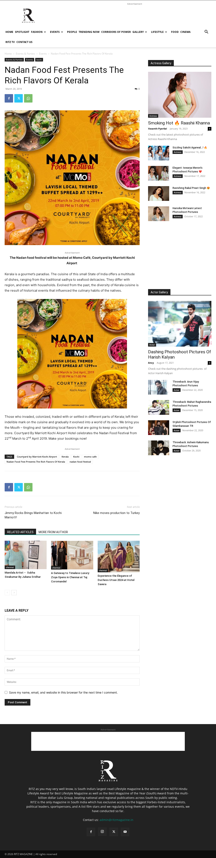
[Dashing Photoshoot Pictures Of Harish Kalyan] (179, 324)
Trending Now (89, 32)
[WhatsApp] (28, 98)
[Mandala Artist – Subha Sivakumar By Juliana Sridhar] (26, 555)
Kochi (76, 456)
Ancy (151, 362)
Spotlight (22, 32)
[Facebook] (9, 98)
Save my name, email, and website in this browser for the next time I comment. (63, 692)
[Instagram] (102, 831)
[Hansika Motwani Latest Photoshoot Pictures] (158, 213)
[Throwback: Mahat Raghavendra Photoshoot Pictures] (158, 407)
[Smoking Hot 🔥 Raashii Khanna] (179, 95)
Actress (153, 115)
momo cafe (90, 456)
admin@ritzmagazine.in (116, 820)
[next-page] (14, 592)
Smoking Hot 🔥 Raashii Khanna (179, 122)
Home (9, 32)
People (72, 32)
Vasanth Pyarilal (157, 128)
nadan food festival (80, 461)
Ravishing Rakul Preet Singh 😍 (191, 188)
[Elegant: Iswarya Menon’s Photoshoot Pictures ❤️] (158, 173)
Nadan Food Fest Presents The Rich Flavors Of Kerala (36, 461)
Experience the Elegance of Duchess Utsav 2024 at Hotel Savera (116, 580)
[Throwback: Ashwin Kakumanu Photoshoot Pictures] (158, 447)
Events (55, 32)
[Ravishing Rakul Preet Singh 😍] (158, 193)
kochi (39, 59)
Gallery (138, 32)
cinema (185, 32)
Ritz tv (10, 42)
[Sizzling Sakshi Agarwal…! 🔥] (158, 153)
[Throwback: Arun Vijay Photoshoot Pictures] (158, 387)
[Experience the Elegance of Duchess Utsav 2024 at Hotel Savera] (119, 556)
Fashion (37, 32)
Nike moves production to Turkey (116, 513)
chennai (10, 567)
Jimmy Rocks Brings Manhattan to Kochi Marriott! (33, 515)
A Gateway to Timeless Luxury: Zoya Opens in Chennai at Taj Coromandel (70, 577)
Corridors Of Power (116, 32)
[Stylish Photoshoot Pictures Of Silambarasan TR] (158, 427)
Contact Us (24, 42)
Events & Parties (25, 53)
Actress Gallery (161, 63)
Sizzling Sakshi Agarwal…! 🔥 (190, 147)
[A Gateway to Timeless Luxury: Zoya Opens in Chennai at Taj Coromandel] (72, 555)
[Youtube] (125, 832)
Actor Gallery (159, 292)
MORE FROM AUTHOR (53, 532)
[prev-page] (7, 592)
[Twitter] (18, 98)
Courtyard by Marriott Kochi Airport (37, 456)
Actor (152, 344)
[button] (206, 32)
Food (175, 32)
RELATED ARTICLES (20, 532)
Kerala (65, 456)
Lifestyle (157, 32)
